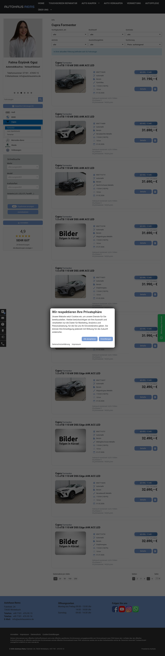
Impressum (76, 344)
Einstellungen (106, 339)
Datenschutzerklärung (61, 344)
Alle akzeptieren (89, 339)
